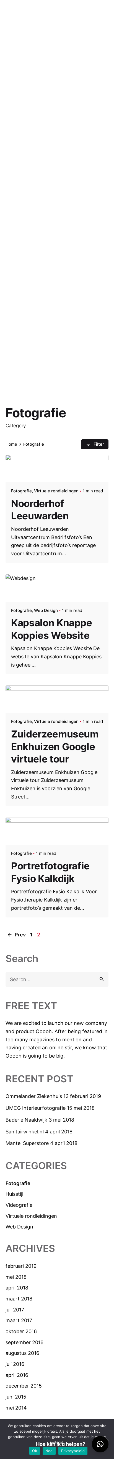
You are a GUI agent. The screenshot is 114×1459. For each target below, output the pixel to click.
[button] (100, 1444)
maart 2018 (19, 1299)
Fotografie (18, 1183)
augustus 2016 (22, 1353)
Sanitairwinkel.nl (25, 1132)
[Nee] (107, 1439)
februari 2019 (21, 1266)
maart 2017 (19, 1320)
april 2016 (17, 1375)
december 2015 (24, 1386)
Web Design (19, 1227)
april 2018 (17, 1288)
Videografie (19, 1205)
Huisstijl (14, 1194)
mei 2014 (16, 1408)
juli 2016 (15, 1364)
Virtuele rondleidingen (31, 1216)
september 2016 (24, 1342)
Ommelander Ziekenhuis (34, 1096)
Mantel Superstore (27, 1143)
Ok (34, 1451)
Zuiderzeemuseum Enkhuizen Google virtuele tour (55, 746)
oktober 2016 (21, 1331)
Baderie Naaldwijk (26, 1120)
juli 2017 (15, 1310)
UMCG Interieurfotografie (36, 1108)
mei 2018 (16, 1277)
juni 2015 (16, 1397)
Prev (20, 934)
